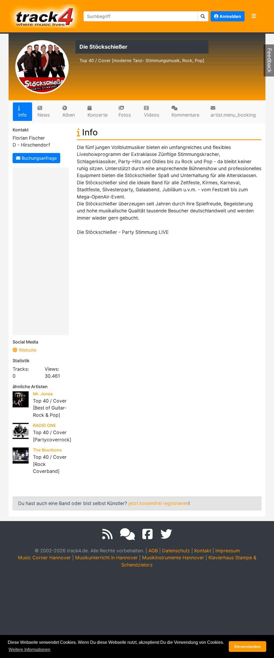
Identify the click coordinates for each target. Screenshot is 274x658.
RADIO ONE (44, 425)
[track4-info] (127, 534)
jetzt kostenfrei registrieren (158, 503)
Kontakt (202, 550)
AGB (153, 550)
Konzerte (97, 115)
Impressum (227, 550)
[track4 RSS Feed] (107, 534)
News (43, 115)
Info (22, 115)
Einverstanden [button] (247, 646)
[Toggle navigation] (254, 16)
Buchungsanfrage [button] (38, 158)
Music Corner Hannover (44, 557)
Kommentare (185, 115)
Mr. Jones (43, 393)
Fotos (125, 115)
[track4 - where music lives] (45, 15)
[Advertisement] (42, 250)
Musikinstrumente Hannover (173, 557)
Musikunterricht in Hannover (106, 557)
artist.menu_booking (233, 115)
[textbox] (140, 16)
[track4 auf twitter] (166, 534)
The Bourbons (47, 450)
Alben (68, 115)
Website (26, 350)
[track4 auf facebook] (147, 534)
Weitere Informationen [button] (29, 649)
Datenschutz (176, 550)
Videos (151, 115)
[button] (202, 16)
